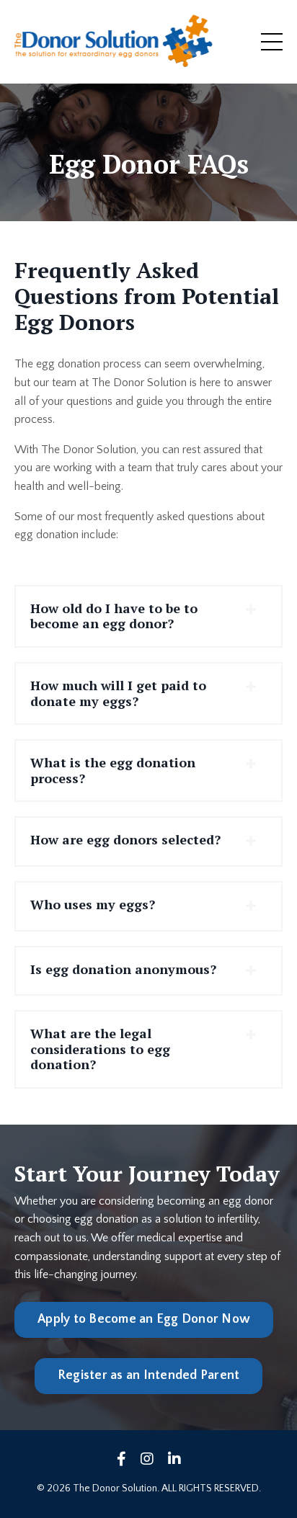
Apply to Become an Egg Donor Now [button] (143, 1319)
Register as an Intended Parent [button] (149, 1375)
